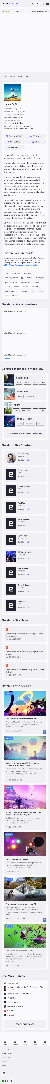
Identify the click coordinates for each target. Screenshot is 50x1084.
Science (41, 291)
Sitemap (5, 1061)
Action (29, 278)
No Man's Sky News (15, 620)
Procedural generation (11, 291)
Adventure (27, 273)
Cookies (5, 1065)
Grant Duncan (24, 486)
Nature (14, 296)
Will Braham (23, 568)
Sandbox (36, 282)
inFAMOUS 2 (11, 1011)
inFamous (10, 1015)
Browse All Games (25, 1024)
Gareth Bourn (24, 585)
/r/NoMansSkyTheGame (24, 129)
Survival (7, 287)
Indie (6, 273)
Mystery (25, 287)
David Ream (23, 470)
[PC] (15, 123)
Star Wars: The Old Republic (18, 994)
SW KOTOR (11, 998)
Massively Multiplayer (11, 278)
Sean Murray (23, 454)
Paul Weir (22, 503)
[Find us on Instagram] (4, 1073)
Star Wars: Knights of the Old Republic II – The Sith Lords (25, 988)
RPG (22, 278)
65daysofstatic (25, 552)
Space (16, 287)
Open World (25, 282)
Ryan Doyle (23, 536)
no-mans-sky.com (23, 126)
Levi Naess (22, 601)
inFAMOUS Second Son (16, 1006)
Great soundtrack (11, 282)
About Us (5, 1049)
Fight (6, 296)
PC (15, 11)
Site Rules (6, 1057)
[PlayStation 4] (13, 123)
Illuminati (24, 291)
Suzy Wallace (23, 519)
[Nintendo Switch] (20, 123)
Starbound (22, 377)
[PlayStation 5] (22, 123)
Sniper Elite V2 (12, 983)
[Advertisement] (25, 42)
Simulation (16, 273)
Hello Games (19, 114)
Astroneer (23, 391)
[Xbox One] (17, 123)
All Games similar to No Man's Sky (25, 433)
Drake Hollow (24, 419)
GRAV (16, 405)
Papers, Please (12, 1002)
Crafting (35, 287)
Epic (32, 291)
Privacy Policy (7, 1053)
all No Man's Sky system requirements (20, 265)
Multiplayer (39, 278)
